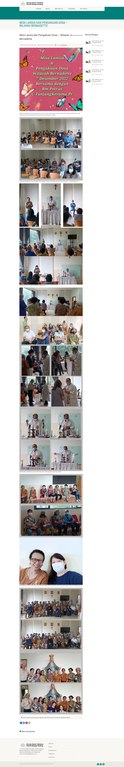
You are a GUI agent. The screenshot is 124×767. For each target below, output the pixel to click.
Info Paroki (51, 757)
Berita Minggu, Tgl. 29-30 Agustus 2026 (98, 41)
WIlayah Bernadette (65, 717)
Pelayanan (51, 753)
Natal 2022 (41, 717)
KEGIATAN (64, 45)
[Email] (29, 723)
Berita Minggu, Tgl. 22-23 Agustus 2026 (98, 51)
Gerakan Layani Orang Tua (32, 717)
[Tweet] (24, 723)
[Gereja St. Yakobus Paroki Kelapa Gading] (32, 3)
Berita (50, 747)
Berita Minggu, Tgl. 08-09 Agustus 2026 (98, 70)
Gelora (24, 717)
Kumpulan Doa (52, 750)
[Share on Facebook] (21, 723)
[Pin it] (26, 723)
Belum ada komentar (77, 35)
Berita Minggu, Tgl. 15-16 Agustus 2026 (98, 61)
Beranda (38, 9)
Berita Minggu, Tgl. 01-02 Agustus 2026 (98, 80)
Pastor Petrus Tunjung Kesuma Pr (52, 717)
